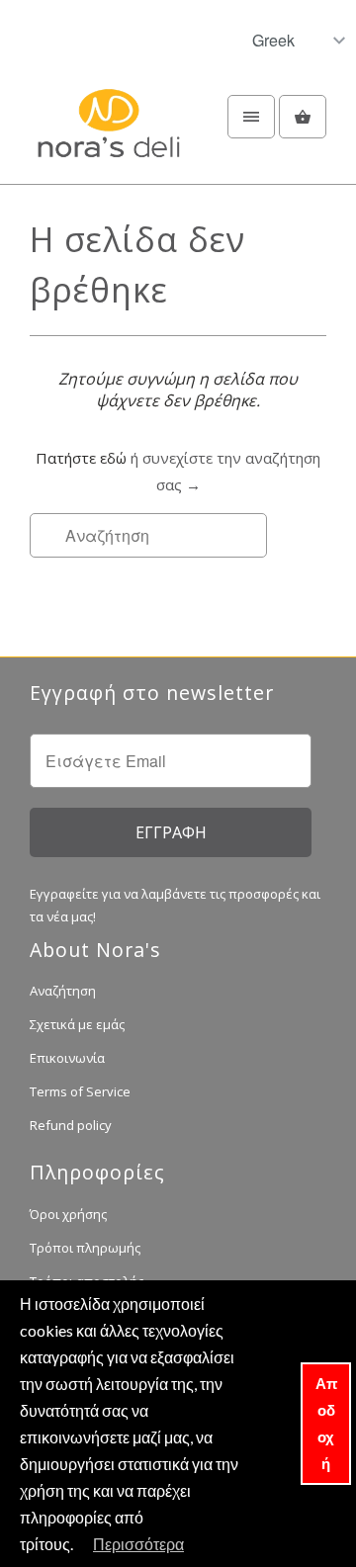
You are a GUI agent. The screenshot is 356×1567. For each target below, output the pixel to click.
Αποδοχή (326, 1423)
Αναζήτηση (63, 991)
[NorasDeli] (109, 134)
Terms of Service (80, 1091)
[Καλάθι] (302, 116)
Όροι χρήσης (68, 1214)
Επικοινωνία (67, 1058)
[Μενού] (251, 116)
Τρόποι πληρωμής (85, 1248)
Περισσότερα (138, 1543)
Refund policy (71, 1125)
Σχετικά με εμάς (77, 1024)
